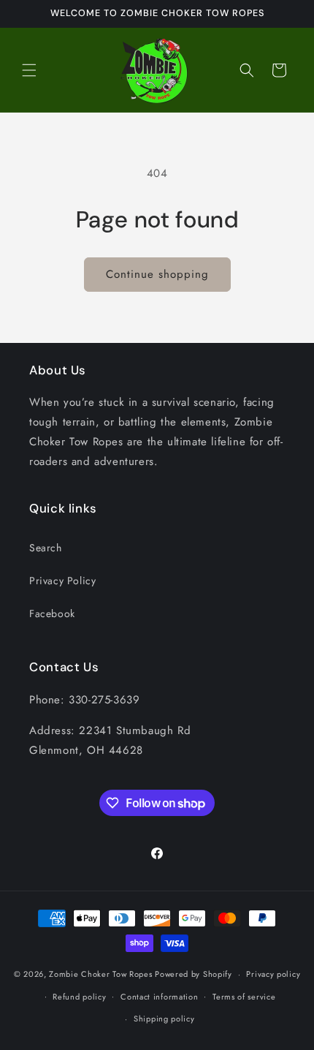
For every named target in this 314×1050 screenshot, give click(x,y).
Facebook (52, 613)
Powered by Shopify (193, 974)
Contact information (159, 996)
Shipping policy (164, 1018)
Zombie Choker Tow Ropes (100, 974)
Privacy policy (273, 974)
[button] (29, 70)
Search (45, 547)
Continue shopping (157, 274)
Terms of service (243, 996)
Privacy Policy (62, 580)
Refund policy (79, 996)
